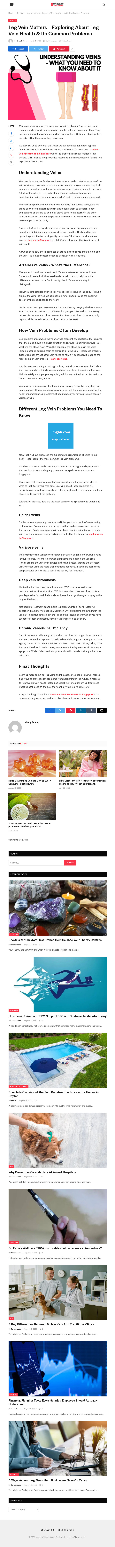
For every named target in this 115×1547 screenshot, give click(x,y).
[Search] (103, 4)
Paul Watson (16, 1409)
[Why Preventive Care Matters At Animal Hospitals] (58, 1140)
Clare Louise (16, 1021)
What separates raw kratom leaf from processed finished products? (29, 825)
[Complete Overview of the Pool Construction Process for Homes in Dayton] (58, 1060)
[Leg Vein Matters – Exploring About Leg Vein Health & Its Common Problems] (57, 87)
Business (14, 1010)
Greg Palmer (22, 41)
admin (13, 1101)
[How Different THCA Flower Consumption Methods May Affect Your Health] (83, 763)
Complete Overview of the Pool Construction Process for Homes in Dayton (54, 1094)
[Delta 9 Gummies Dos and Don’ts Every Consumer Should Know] (32, 763)
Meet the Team (66, 1530)
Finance (13, 1395)
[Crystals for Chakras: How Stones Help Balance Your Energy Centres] (58, 908)
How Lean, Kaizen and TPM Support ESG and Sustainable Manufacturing (58, 1016)
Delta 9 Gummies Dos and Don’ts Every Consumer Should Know (29, 782)
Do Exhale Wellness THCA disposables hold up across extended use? (55, 1248)
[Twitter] (11, 140)
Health (13, 20)
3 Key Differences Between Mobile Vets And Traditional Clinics (51, 1324)
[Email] (11, 162)
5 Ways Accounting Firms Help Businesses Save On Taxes (48, 1480)
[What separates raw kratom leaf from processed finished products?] (32, 806)
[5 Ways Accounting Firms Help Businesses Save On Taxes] (58, 1448)
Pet (11, 1166)
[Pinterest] (11, 155)
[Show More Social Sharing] (72, 49)
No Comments (51, 41)
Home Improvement (18, 1086)
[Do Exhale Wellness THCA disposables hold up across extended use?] (58, 1216)
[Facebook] (11, 133)
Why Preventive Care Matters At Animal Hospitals (42, 1172)
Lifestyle (14, 934)
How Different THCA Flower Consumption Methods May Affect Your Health (82, 782)
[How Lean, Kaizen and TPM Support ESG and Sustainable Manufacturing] (58, 984)
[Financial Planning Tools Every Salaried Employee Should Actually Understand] (58, 1368)
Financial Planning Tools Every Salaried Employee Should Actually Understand (53, 1402)
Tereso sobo (16, 945)
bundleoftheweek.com (76, 1537)
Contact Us (47, 1530)
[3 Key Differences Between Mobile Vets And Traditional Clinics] (58, 1292)
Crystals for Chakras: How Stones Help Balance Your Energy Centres (55, 940)
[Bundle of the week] (57, 4)
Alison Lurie (16, 1253)
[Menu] (11, 4)
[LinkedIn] (11, 148)
